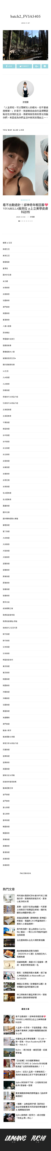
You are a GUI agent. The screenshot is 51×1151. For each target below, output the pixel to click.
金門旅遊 (6, 795)
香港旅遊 (6, 852)
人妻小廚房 (7, 326)
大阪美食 (6, 557)
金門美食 (6, 801)
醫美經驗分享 (25, 200)
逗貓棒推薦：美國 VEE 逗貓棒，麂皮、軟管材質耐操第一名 (32, 963)
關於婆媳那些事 (9, 365)
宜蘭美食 (6, 570)
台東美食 (6, 474)
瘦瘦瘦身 (6, 262)
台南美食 (6, 294)
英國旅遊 (6, 769)
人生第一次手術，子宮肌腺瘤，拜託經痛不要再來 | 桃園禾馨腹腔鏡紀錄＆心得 (31, 1030)
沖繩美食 (6, 698)
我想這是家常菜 (9, 615)
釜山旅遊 (6, 808)
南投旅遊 (6, 429)
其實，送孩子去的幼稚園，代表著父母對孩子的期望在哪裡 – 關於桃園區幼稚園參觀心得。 (32, 909)
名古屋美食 (7, 500)
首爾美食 (6, 846)
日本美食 (6, 654)
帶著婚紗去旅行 (9, 339)
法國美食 (6, 301)
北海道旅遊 (7, 410)
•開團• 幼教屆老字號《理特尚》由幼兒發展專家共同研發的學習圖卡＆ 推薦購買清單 (31, 1106)
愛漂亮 (5, 269)
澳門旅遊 (6, 724)
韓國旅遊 (6, 827)
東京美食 (6, 673)
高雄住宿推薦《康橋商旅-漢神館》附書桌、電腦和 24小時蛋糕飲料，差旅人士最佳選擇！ (32, 920)
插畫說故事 (7, 346)
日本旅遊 (6, 647)
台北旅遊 (6, 448)
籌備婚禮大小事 (9, 352)
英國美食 (6, 313)
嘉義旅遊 (6, 506)
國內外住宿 (7, 275)
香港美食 (6, 320)
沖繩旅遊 (6, 692)
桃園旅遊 (6, 679)
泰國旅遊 (6, 711)
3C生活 (5, 371)
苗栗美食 (6, 763)
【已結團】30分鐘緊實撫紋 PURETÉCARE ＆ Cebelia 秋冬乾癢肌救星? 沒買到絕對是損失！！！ (31, 1063)
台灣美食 (6, 288)
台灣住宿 (6, 480)
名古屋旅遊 (7, 493)
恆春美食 (6, 596)
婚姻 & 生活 (7, 243)
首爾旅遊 (6, 840)
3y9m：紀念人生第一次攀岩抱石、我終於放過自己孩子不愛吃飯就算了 (31, 1073)
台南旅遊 (6, 461)
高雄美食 (6, 865)
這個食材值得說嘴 (9, 782)
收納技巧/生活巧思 (10, 628)
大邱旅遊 (6, 538)
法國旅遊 (6, 705)
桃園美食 (6, 686)
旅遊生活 (6, 249)
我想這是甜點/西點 (10, 621)
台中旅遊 (6, 435)
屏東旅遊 (6, 577)
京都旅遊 (6, 390)
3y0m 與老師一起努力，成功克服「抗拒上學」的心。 (30, 1116)
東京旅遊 (6, 666)
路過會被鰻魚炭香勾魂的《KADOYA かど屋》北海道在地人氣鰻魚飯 (32, 953)
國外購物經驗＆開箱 (10, 519)
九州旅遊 (6, 378)
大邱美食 (6, 544)
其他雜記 (6, 333)
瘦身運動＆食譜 (9, 737)
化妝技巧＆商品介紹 (10, 403)
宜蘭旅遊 (6, 564)
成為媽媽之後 (8, 609)
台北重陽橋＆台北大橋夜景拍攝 (31, 940)
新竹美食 (6, 641)
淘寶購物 (6, 718)
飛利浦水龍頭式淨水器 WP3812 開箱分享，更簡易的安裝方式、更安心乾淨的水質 (32, 898)
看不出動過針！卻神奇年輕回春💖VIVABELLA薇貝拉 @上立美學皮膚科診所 (25, 209)
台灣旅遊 (6, 487)
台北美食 (6, 455)
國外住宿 (6, 512)
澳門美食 (6, 307)
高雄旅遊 (6, 859)
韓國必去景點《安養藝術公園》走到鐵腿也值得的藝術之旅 (32, 985)
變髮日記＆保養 (9, 775)
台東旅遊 (6, 467)
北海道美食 (7, 416)
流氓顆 (25, 102)
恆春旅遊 (6, 589)
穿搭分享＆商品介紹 (10, 743)
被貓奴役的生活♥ (9, 358)
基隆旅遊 (6, 525)
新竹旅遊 (6, 634)
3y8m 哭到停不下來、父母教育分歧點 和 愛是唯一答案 (31, 1084)
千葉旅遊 (6, 423)
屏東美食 (6, 583)
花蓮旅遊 (6, 750)
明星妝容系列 (8, 660)
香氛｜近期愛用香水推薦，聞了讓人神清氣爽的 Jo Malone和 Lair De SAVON (32, 975)
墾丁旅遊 (6, 532)
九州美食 (6, 384)
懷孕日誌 (6, 602)
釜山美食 (6, 814)
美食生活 (6, 256)
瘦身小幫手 (7, 731)
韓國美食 (6, 833)
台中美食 (6, 442)
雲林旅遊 (6, 820)
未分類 (5, 281)
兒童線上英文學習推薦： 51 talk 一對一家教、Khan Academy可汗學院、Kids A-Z (31, 1041)
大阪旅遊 (6, 551)
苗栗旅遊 (6, 756)
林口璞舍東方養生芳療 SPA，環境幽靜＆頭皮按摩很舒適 (32, 996)
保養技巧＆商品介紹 (10, 397)
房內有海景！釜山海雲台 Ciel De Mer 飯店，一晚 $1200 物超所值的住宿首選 (32, 931)
